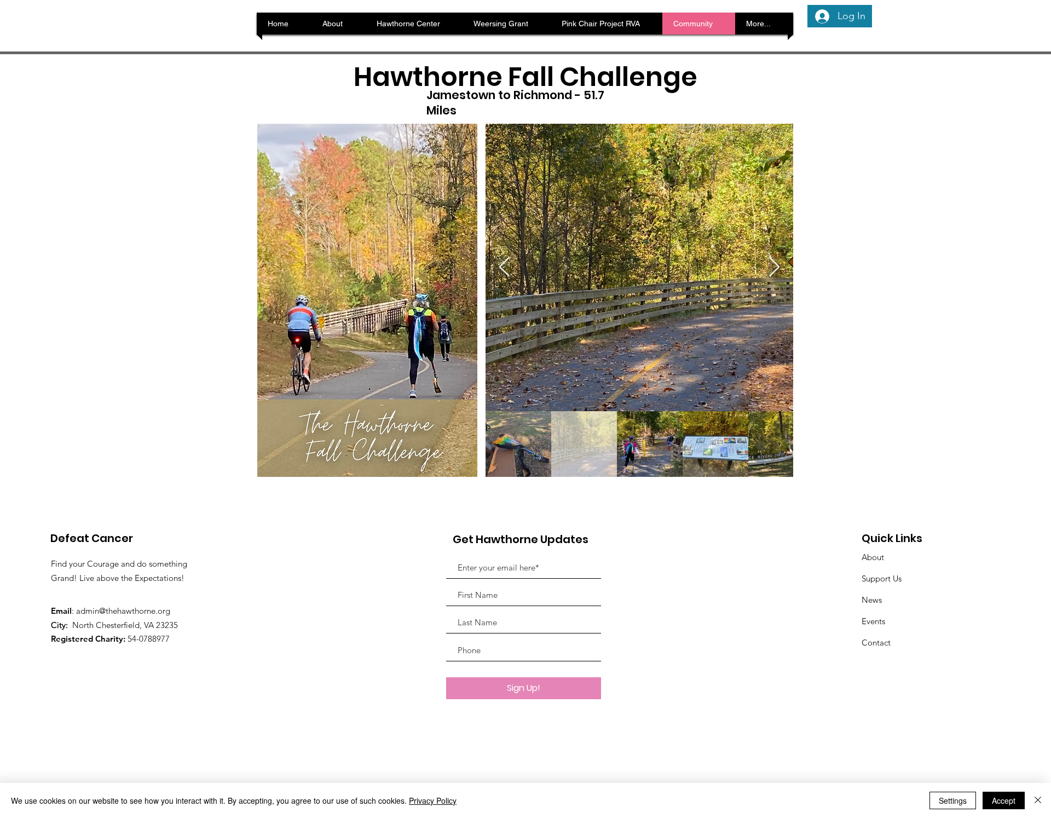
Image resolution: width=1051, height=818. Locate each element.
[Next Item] (774, 267)
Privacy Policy (433, 800)
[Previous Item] (504, 267)
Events (873, 621)
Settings (953, 800)
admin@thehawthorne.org (123, 611)
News (872, 600)
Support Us (882, 578)
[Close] (1037, 800)
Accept (1003, 800)
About (873, 557)
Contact (876, 642)
